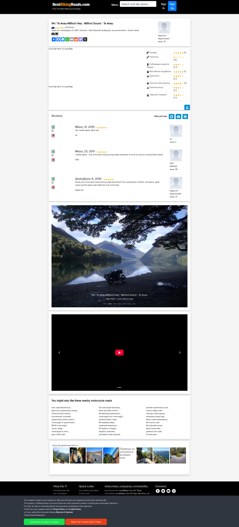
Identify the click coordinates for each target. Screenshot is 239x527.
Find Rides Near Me (61, 490)
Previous (49, 455)
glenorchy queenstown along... (65, 410)
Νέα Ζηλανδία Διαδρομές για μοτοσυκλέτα (107, 30)
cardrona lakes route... (108, 419)
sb (76, 135)
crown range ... (58, 428)
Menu (115, 5)
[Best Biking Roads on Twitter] (163, 490)
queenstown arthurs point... (63, 419)
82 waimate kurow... (154, 425)
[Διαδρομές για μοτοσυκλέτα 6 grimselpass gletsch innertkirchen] (128, 455)
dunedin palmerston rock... (157, 407)
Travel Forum (84, 493)
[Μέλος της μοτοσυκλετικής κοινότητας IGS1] (176, 155)
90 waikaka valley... (107, 422)
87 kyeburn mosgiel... (108, 428)
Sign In (163, 6)
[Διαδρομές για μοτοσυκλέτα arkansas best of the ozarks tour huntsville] (78, 455)
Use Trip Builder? (60, 493)
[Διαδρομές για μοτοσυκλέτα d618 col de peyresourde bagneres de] (61, 455)
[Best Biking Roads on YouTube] (168, 490)
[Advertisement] (96, 67)
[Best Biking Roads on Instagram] (173, 490)
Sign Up (172, 6)
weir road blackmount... (62, 407)
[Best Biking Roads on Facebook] (157, 490)
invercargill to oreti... (60, 431)
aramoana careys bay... (156, 416)
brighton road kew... (107, 431)
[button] (62, 256)
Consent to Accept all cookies (44, 521)
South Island (133, 30)
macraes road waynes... (156, 413)
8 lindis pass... (152, 434)
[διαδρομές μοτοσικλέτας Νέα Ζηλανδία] (53, 27)
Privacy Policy (59, 509)
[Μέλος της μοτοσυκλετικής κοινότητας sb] (176, 130)
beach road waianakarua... (157, 419)
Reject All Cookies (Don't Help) (86, 521)
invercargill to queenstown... (64, 422)
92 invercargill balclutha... (110, 407)
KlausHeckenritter (111, 490)
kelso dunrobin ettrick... (109, 410)
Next (189, 455)
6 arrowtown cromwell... (62, 416)
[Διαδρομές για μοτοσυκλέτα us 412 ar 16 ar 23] (178, 455)
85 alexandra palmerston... (110, 413)
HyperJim (56, 30)
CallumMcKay (110, 493)
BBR (134, 490)
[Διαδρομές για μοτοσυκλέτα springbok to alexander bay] (94, 455)
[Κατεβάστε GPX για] (187, 107)
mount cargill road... (154, 410)
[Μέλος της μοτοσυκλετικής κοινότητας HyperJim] (164, 27)
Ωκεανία (83, 30)
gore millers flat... (59, 434)
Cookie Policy (75, 509)
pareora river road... (154, 431)
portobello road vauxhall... (110, 434)
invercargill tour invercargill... (111, 416)
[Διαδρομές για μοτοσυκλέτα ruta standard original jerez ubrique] (145, 455)
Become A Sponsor (64, 512)
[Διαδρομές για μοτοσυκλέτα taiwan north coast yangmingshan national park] (111, 455)
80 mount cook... (153, 422)
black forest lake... (154, 428)
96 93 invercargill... (60, 425)
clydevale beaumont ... (109, 425)
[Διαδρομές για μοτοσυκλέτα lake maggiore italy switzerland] (161, 455)
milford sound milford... (62, 413)
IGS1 (77, 159)
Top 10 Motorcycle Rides (89, 490)
